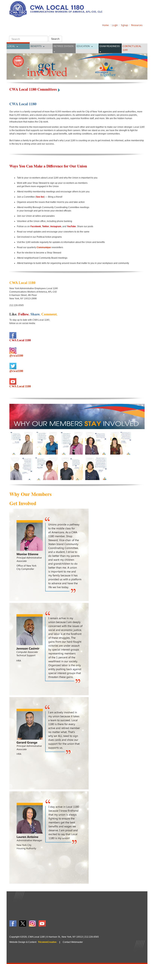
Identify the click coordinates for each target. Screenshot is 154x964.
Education (83, 46)
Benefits (36, 46)
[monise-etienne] (71, 443)
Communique (44, 247)
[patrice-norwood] (46, 443)
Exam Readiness (110, 46)
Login (115, 25)
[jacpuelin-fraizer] (46, 468)
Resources (136, 25)
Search (55, 38)
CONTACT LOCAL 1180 (132, 48)
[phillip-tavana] (21, 443)
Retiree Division (64, 46)
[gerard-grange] (71, 468)
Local (11, 46)
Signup (124, 25)
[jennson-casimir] (21, 468)
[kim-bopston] (121, 443)
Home (105, 25)
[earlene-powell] (96, 468)
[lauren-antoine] (96, 443)
